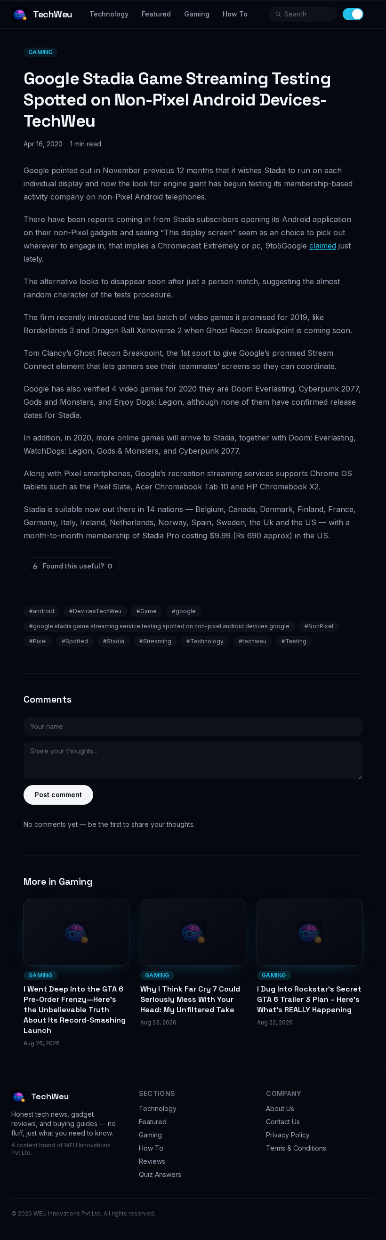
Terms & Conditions (296, 1148)
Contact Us (283, 1122)
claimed (322, 245)
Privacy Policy (288, 1135)
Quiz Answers (160, 1174)
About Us (280, 1108)
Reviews (152, 1161)
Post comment (58, 795)
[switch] (353, 14)
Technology (109, 14)
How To (235, 14)
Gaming (196, 14)
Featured (156, 14)
